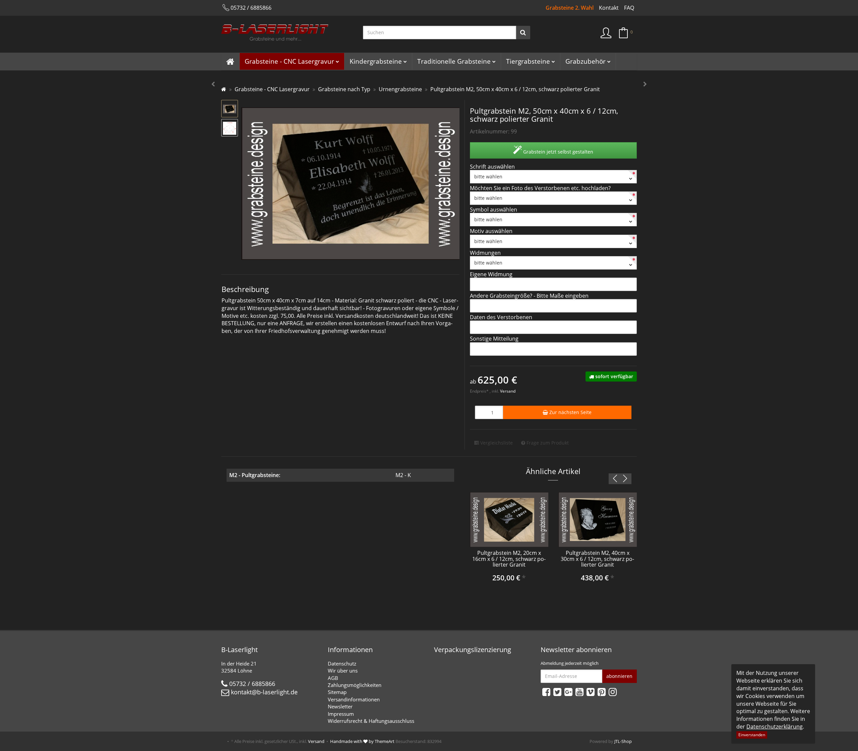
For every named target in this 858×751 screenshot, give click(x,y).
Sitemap (337, 692)
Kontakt (609, 7)
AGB (333, 678)
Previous (615, 478)
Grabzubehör (585, 61)
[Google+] (568, 691)
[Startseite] (223, 89)
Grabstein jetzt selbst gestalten (557, 152)
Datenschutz (342, 663)
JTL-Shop (623, 741)
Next (625, 478)
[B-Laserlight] (287, 34)
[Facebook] (546, 691)
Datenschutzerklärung (774, 726)
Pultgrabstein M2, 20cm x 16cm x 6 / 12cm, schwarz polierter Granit (509, 558)
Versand (507, 391)
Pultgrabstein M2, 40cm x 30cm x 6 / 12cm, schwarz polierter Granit (597, 558)
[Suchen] (523, 32)
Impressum (341, 713)
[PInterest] (602, 691)
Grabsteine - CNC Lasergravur (289, 61)
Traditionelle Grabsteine (454, 61)
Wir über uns (343, 670)
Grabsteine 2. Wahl (570, 7)
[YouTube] (579, 691)
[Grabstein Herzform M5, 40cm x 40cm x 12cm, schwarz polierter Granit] (645, 84)
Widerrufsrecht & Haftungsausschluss (371, 720)
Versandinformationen (354, 699)
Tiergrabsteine (528, 61)
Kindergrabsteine (376, 61)
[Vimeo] (591, 691)
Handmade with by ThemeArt (362, 741)
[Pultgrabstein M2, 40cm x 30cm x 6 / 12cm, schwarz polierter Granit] (213, 84)
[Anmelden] (606, 33)
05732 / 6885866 (251, 7)
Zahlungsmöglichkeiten (354, 685)
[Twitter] (557, 691)
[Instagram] (613, 691)
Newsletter (340, 706)
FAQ (629, 7)
